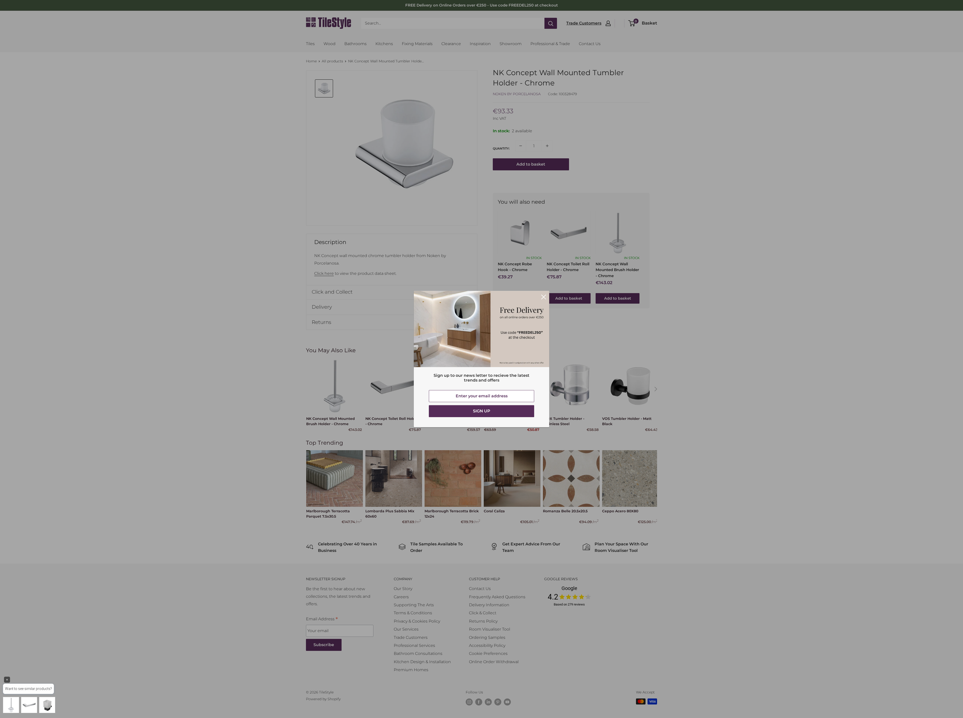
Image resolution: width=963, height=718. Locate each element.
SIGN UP (481, 411)
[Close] (543, 296)
